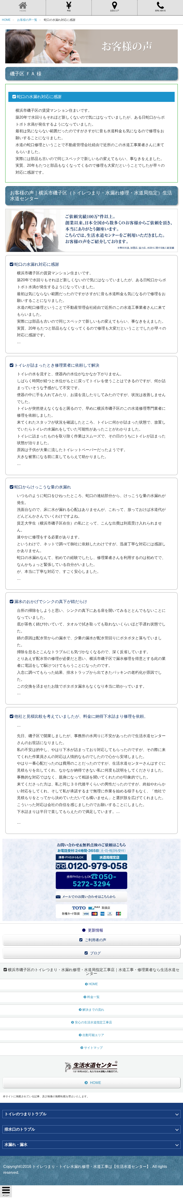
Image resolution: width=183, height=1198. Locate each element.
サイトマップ (93, 1047)
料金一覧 (93, 997)
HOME (93, 984)
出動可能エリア (93, 1035)
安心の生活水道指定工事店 (93, 1022)
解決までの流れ (93, 1009)
